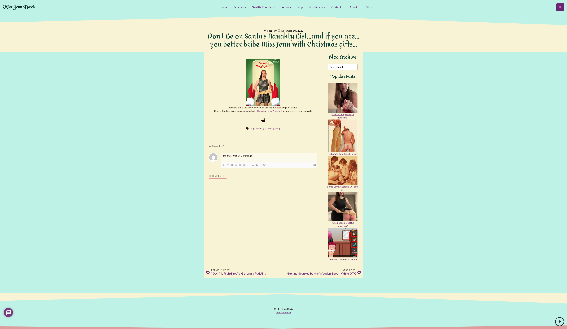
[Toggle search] (560, 7)
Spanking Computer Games (343, 259)
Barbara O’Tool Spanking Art (343, 154)
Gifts (369, 7)
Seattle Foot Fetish (264, 7)
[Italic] (228, 165)
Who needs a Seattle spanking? (342, 224)
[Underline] (232, 165)
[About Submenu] (360, 7)
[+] (264, 165)
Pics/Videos (316, 7)
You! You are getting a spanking (343, 116)
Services (238, 7)
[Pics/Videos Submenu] (325, 7)
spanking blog (272, 128)
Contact (336, 7)
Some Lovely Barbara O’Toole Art (343, 188)
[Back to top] (559, 321)
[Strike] (236, 165)
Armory (286, 7)
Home (224, 7)
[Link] (257, 165)
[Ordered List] (240, 165)
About (353, 7)
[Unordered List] (244, 165)
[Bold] (224, 165)
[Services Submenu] (246, 7)
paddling (260, 128)
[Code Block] (253, 165)
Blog (300, 7)
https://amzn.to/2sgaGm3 (269, 111)
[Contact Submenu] (344, 7)
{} (261, 165)
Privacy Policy (283, 312)
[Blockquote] (248, 165)
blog (252, 128)
